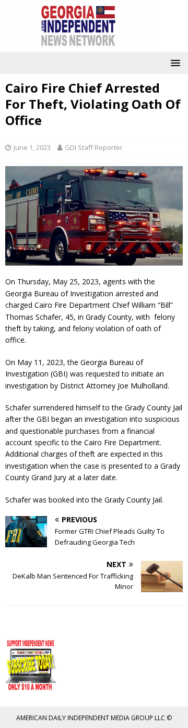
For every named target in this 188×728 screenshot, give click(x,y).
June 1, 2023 (32, 147)
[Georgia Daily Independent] (78, 46)
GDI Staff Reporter (94, 147)
